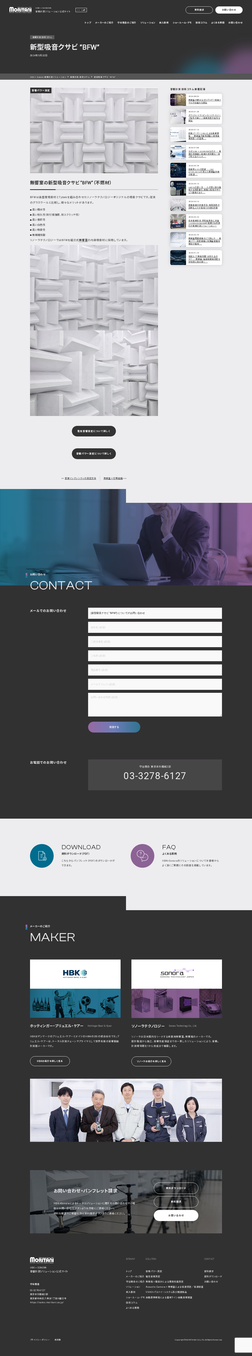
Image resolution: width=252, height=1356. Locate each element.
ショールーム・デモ (182, 22)
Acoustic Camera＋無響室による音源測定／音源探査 (174, 1287)
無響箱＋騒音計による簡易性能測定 (164, 1282)
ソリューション (147, 22)
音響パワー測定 (154, 1271)
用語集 (58, 1340)
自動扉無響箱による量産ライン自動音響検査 (169, 1297)
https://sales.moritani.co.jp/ (47, 1302)
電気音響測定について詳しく (93, 431)
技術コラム (201, 22)
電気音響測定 (153, 1276)
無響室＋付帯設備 (113, 478)
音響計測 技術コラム (80, 77)
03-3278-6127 (155, 775)
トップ (88, 22)
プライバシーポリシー (40, 1340)
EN (78, 10)
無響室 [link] (83, 240)
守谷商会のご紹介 (126, 22)
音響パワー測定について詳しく (94, 453)
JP (84, 10)
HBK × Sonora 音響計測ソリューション (48, 77)
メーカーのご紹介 (104, 22)
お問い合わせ (229, 10)
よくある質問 (217, 22)
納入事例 (164, 22)
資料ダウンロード (176, 1188)
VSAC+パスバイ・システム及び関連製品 (166, 1292)
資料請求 (199, 10)
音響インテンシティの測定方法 (80, 478)
